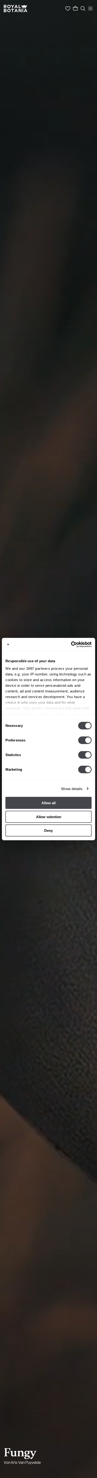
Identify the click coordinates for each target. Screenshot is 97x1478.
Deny (48, 831)
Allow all (48, 803)
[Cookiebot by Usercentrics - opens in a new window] (71, 644)
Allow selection (48, 817)
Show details (71, 789)
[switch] (85, 740)
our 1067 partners (34, 668)
